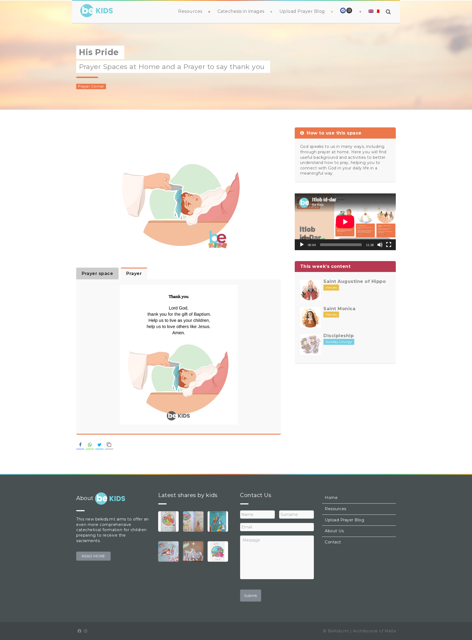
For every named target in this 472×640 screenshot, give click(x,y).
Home (331, 497)
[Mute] (380, 244)
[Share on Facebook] (80, 445)
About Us (334, 530)
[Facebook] (343, 10)
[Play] (302, 244)
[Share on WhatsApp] (90, 445)
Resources (190, 11)
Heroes (331, 287)
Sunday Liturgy (339, 342)
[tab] (97, 273)
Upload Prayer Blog (302, 11)
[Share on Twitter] (99, 445)
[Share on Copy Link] (109, 445)
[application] (345, 221)
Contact (333, 542)
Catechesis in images (240, 11)
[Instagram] (349, 10)
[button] (93, 556)
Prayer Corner (91, 86)
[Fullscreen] (388, 244)
